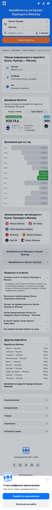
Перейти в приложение (26, 496)
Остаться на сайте (26, 504)
